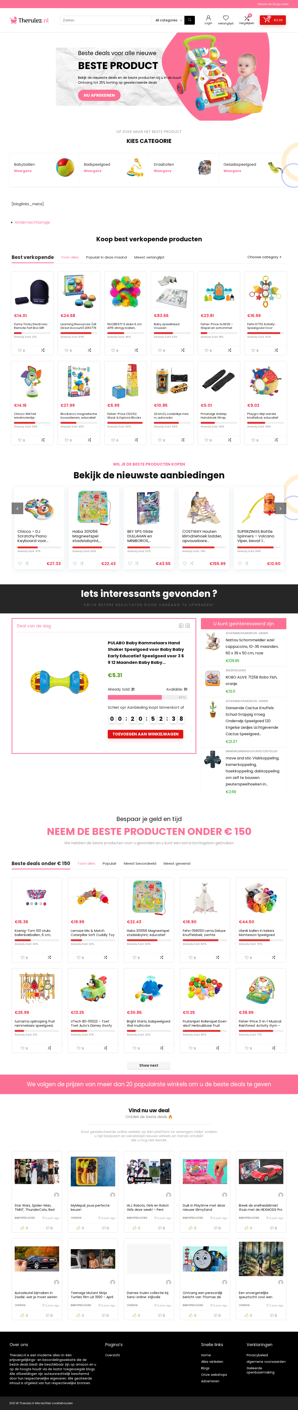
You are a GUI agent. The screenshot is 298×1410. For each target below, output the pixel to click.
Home (206, 1355)
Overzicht (112, 1355)
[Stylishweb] (56, 1195)
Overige (76, 1218)
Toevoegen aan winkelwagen (145, 734)
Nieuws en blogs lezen (273, 4)
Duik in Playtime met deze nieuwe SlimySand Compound (204, 1209)
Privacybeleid (257, 1355)
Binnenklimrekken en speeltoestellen (251, 751)
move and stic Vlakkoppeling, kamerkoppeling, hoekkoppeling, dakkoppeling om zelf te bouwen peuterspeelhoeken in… (252, 771)
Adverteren (210, 1381)
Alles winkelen (212, 1361)
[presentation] (17, 508)
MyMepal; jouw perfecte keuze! (90, 1207)
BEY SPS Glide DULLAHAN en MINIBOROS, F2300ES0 (85, 538)
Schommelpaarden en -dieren (247, 633)
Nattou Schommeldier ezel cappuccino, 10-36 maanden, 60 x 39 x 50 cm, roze (252, 646)
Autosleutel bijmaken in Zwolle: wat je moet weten (36, 1295)
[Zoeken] (189, 20)
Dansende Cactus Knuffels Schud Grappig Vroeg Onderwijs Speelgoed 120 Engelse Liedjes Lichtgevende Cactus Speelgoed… (252, 721)
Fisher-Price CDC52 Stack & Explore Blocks (124, 416)
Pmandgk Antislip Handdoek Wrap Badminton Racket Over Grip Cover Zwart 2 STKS (219, 419)
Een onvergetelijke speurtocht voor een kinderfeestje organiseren (259, 1297)
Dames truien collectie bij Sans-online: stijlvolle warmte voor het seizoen (147, 1297)
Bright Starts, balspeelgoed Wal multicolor (148, 1023)
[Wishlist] (226, 18)
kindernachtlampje (32, 222)
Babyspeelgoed (25, 1218)
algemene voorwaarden (266, 1361)
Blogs (205, 1368)
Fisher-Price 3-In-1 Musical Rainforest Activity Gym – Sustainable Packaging (260, 1025)
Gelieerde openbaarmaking (260, 1370)
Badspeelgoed (236, 670)
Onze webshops (214, 1374)
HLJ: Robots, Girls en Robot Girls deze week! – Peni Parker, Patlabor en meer (148, 1209)
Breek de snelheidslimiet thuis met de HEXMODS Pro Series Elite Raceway (260, 1209)
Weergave (23, 171)
